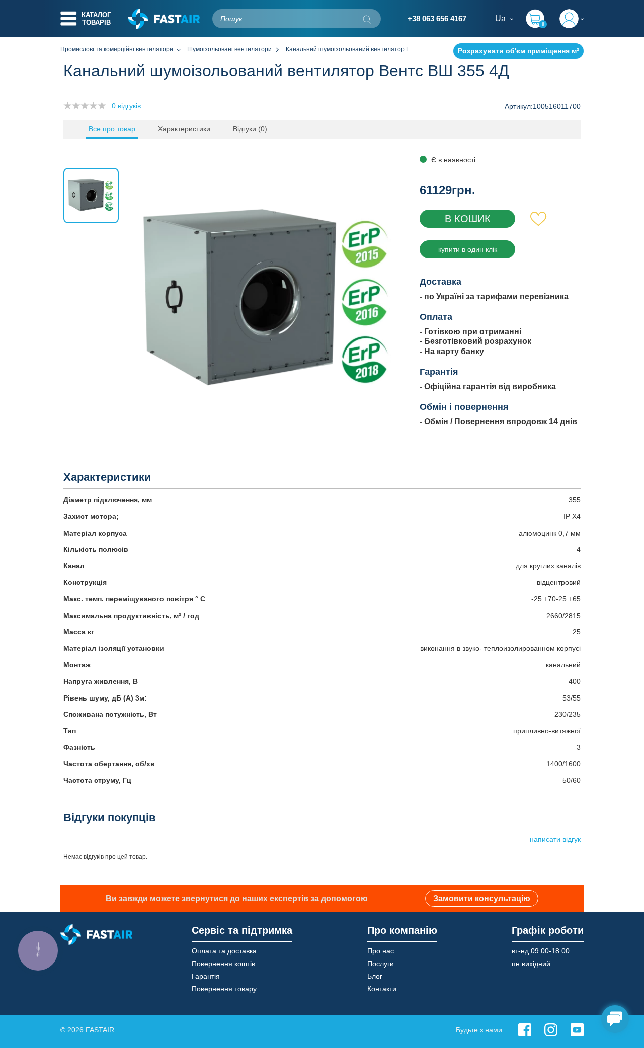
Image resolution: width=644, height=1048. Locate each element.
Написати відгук (555, 839)
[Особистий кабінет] (571, 18)
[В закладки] (538, 219)
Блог (374, 976)
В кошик (468, 218)
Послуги (380, 963)
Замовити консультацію (481, 898)
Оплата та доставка (224, 951)
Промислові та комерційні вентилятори (116, 49)
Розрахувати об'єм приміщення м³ (518, 51)
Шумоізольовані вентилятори (229, 49)
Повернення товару (224, 989)
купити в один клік (467, 249)
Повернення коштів (223, 963)
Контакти (381, 989)
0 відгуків (126, 106)
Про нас (380, 951)
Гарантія (206, 976)
